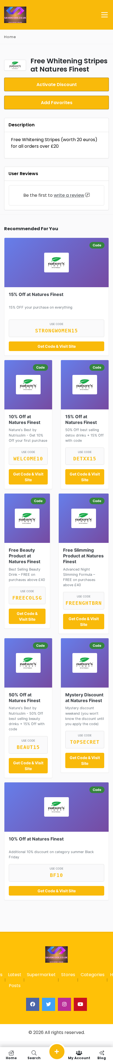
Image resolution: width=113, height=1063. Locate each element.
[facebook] (32, 1004)
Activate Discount (56, 84)
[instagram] (64, 1004)
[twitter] (48, 1004)
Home (10, 37)
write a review (69, 195)
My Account (79, 1058)
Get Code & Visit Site (57, 346)
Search (34, 1058)
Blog (101, 1058)
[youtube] (80, 1004)
